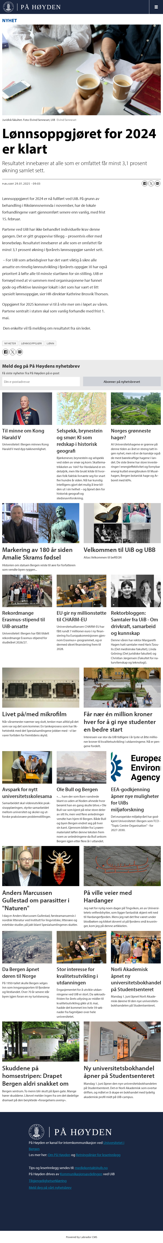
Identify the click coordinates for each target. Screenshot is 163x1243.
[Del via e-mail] (157, 183)
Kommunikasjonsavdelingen (81, 1174)
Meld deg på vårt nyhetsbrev (50, 1187)
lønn (50, 343)
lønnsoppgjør (31, 343)
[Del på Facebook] (145, 183)
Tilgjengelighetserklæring (48, 1180)
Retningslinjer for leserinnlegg (98, 1154)
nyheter (10, 343)
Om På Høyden (59, 1154)
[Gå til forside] (74, 7)
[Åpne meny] (156, 7)
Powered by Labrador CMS (81, 1237)
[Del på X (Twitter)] (151, 183)
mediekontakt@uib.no (91, 1167)
